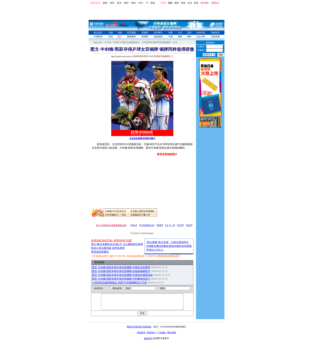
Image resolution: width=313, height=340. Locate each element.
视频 (170, 3)
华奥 (163, 3)
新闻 (105, 3)
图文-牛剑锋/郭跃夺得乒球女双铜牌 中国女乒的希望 (121, 267)
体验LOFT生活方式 (116, 211)
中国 (170, 36)
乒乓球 (108, 42)
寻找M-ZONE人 (155, 250)
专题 (110, 32)
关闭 (189, 225)
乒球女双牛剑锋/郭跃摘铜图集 (156, 42)
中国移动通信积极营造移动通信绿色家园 (169, 246)
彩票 (196, 3)
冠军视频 (131, 32)
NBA (140, 3)
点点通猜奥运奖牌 (133, 244)
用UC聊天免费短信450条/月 (106, 244)
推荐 (160, 225)
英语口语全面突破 (101, 248)
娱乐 (119, 3)
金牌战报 (158, 36)
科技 (133, 3)
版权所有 (148, 338)
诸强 (180, 36)
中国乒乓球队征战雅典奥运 (126, 42)
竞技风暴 (215, 36)
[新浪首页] (95, 3)
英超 (153, 3)
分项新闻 (98, 36)
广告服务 (161, 332)
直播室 (145, 32)
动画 (120, 32)
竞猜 (183, 3)
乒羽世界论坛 (146, 225)
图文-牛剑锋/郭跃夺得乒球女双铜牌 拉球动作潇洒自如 (122, 275)
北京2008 (200, 36)
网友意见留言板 (134, 327)
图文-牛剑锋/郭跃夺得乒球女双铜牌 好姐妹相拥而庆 (121, 271)
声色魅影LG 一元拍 (116, 215)
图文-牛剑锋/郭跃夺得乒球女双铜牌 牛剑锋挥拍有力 (121, 279)
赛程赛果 (131, 36)
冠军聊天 (158, 32)
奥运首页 (98, 32)
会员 (189, 3)
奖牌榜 (145, 36)
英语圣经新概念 (100, 252)
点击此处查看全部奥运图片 (142, 138)
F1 (147, 3)
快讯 (110, 36)
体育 (112, 3)
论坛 (180, 32)
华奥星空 (215, 32)
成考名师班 (118, 248)
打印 (180, 225)
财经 (126, 3)
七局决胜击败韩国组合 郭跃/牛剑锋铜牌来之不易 (119, 282)
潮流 (176, 3)
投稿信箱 (147, 327)
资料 (189, 36)
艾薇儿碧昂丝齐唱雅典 (143, 211)
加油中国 (200, 32)
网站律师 (171, 332)
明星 (170, 32)
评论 (134, 225)
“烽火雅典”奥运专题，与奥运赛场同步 (167, 242)
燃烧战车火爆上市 (141, 215)
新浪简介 (151, 332)
